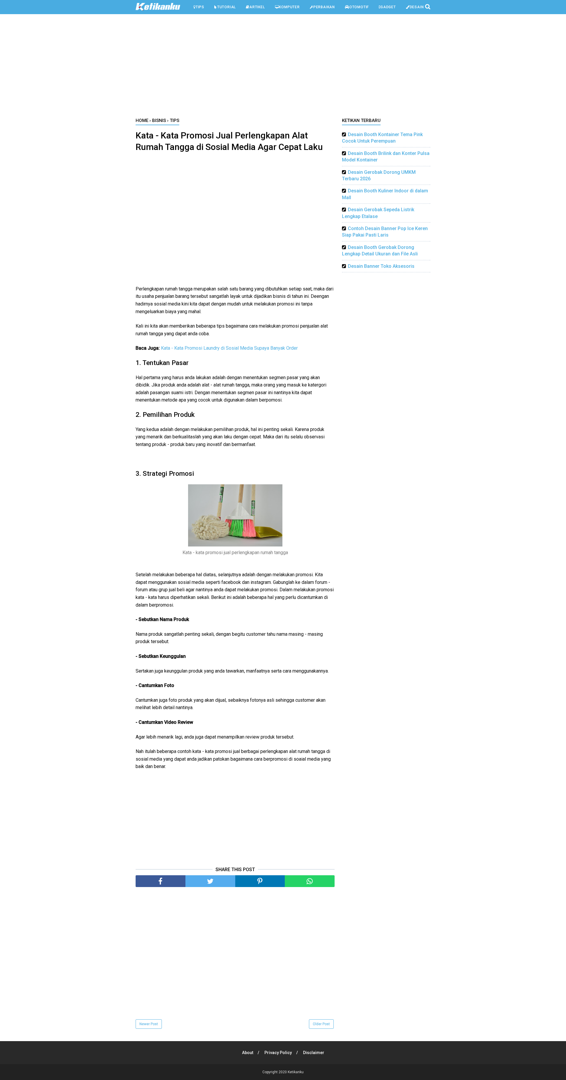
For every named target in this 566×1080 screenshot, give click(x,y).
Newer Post (148, 1024)
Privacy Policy (278, 1052)
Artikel (257, 7)
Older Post (321, 1024)
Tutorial (226, 7)
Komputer (289, 7)
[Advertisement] (283, 67)
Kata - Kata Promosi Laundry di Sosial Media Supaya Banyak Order (229, 348)
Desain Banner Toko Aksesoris (381, 266)
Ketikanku (296, 1072)
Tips (200, 7)
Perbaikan (324, 7)
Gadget (388, 7)
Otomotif (359, 7)
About (247, 1052)
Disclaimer (313, 1052)
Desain (417, 7)
